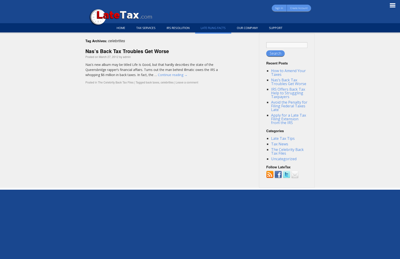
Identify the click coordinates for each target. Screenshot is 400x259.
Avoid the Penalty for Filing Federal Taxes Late (289, 106)
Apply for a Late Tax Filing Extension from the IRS (288, 119)
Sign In (279, 8)
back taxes (152, 82)
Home (121, 28)
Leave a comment (187, 82)
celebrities (167, 82)
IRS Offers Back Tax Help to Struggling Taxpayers (288, 93)
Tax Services (146, 28)
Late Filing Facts (213, 28)
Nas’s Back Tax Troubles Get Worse (127, 51)
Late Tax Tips (283, 138)
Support (275, 28)
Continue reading (173, 75)
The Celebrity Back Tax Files (116, 82)
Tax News (279, 144)
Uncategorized (284, 158)
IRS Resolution (178, 28)
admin (127, 57)
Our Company (247, 28)
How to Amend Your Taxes (288, 72)
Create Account (299, 8)
